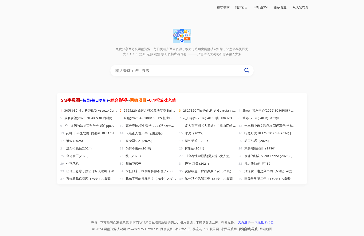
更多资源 (280, 7)
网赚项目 (241, 7)
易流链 (197, 229)
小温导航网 (229, 229)
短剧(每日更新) (95, 100)
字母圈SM (261, 7)
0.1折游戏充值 (162, 100)
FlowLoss (151, 229)
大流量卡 (244, 222)
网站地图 (266, 229)
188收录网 (211, 229)
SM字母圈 (70, 100)
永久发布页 (300, 7)
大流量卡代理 (263, 222)
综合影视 (118, 100)
